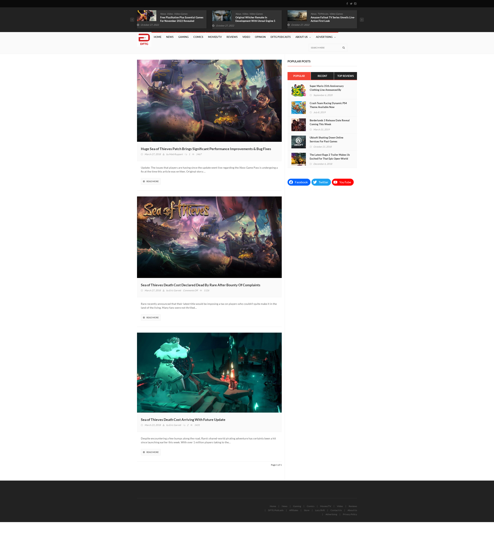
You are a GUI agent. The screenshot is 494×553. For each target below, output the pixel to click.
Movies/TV (215, 36)
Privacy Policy (350, 514)
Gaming (183, 36)
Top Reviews (345, 75)
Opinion (260, 36)
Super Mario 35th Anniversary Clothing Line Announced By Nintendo (327, 89)
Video (170, 13)
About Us (301, 36)
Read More (152, 181)
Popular (299, 75)
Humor (323, 13)
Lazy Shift (320, 510)
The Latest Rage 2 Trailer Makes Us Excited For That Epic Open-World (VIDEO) (330, 158)
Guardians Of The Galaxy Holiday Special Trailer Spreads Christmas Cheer (330, 21)
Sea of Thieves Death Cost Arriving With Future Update (183, 419)
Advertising (324, 36)
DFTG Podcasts (281, 36)
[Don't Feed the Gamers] (144, 38)
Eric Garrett (175, 290)
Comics (314, 13)
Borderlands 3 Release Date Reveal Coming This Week (330, 122)
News (163, 13)
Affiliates (293, 510)
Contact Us (336, 510)
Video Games (180, 13)
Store (306, 510)
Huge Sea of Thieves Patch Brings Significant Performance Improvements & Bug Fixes (206, 149)
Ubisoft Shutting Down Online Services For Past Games (326, 139)
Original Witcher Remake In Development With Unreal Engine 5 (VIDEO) (180, 21)
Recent (322, 75)
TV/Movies (247, 13)
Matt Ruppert (176, 154)
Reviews (232, 36)
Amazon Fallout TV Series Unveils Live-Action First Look (257, 19)
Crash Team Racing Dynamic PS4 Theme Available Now (328, 105)
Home (157, 36)
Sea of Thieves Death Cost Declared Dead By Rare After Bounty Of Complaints (200, 285)
